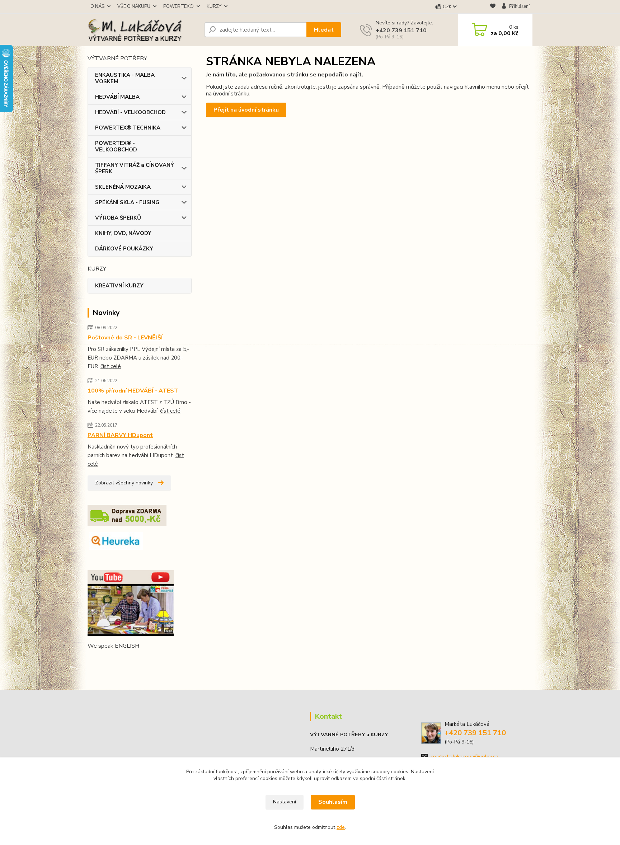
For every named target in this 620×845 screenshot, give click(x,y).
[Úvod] (143, 29)
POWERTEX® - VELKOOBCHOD (116, 146)
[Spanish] (143, 660)
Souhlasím (332, 802)
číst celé (110, 366)
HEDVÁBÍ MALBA (117, 96)
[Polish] (126, 660)
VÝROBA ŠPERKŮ (118, 217)
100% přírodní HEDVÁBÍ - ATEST (133, 391)
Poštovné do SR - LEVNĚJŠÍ (125, 338)
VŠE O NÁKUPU (133, 6)
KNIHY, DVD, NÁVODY (123, 233)
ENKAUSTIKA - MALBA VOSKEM (125, 78)
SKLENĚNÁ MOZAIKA (123, 187)
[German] (109, 660)
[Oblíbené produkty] (492, 7)
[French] (100, 660)
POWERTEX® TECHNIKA (127, 127)
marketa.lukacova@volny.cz (464, 756)
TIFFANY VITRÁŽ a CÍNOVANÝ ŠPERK (134, 168)
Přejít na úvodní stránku (246, 110)
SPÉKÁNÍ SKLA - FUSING (127, 202)
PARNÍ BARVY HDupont (120, 435)
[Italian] (117, 660)
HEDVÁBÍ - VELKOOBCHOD (130, 112)
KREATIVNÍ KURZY (119, 285)
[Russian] (135, 660)
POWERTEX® (178, 6)
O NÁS (97, 6)
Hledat (324, 30)
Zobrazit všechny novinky (124, 482)
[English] (92, 660)
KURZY (214, 6)
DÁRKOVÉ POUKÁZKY (124, 248)
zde (341, 827)
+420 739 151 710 (401, 30)
